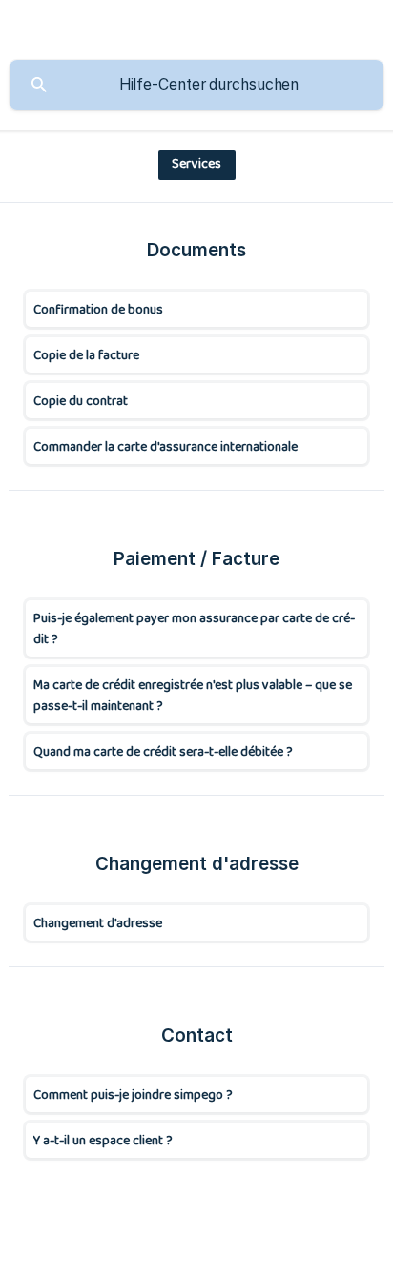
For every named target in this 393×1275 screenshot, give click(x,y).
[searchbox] (196, 85)
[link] (196, 309)
